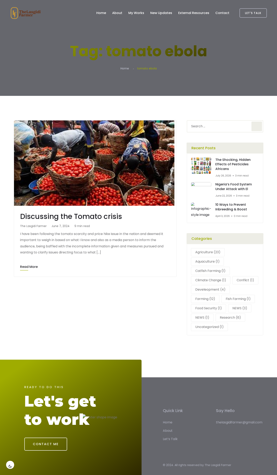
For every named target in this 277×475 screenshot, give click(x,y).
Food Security (208, 308)
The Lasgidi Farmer (218, 465)
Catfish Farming (210, 270)
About (117, 13)
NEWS (239, 308)
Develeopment (210, 289)
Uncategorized (209, 327)
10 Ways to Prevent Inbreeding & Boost (231, 207)
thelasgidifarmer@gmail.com (239, 422)
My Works (136, 13)
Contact (222, 13)
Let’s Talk (170, 439)
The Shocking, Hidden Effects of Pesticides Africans (233, 164)
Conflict (245, 280)
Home (101, 13)
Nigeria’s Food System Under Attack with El (233, 186)
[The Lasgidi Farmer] (25, 13)
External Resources (193, 13)
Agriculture (207, 252)
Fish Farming (238, 298)
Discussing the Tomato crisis (71, 216)
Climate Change (210, 280)
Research (230, 317)
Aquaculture (207, 261)
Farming (205, 298)
